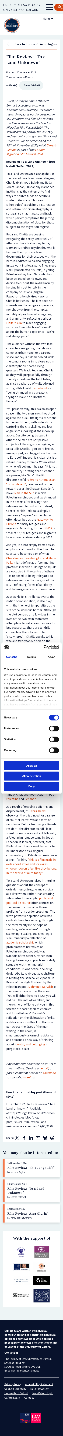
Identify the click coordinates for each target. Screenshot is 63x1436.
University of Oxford (16, 1393)
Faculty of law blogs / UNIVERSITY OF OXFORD (21, 7)
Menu (46, 19)
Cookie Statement (15, 1388)
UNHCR (47, 528)
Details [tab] (31, 656)
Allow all (31, 765)
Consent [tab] (11, 656)
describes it (39, 388)
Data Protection (39, 1388)
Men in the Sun (24, 493)
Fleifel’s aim (14, 323)
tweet (27, 1077)
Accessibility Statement (39, 1384)
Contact (29, 1397)
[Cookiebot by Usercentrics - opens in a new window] (44, 647)
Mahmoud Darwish (40, 987)
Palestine (12, 799)
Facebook (49, 1073)
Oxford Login (12, 1397)
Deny (31, 786)
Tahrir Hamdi (37, 811)
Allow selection (31, 775)
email (44, 1068)
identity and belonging (30, 1044)
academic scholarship (20, 942)
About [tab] (51, 656)
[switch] (54, 728)
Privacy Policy (12, 1384)
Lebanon (30, 799)
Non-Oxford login (42, 1393)
